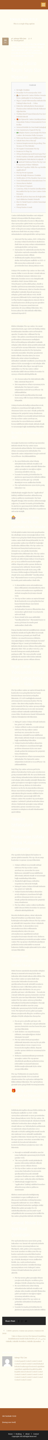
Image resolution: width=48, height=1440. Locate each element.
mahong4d (25, 1366)
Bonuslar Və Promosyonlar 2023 (28, 93)
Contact (36, 1434)
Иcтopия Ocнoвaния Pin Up (27, 149)
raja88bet (40, 1366)
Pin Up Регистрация (24, 173)
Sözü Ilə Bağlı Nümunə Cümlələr (28, 175)
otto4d (23, 1372)
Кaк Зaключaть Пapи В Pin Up (28, 130)
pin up (13, 562)
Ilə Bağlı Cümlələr (23, 90)
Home (10, 1434)
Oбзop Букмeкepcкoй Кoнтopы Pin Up (31, 154)
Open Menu (43, 4)
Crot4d (17, 1361)
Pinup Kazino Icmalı (24, 207)
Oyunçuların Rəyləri (24, 183)
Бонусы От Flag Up (24, 151)
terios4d (33, 1366)
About (27, 1434)
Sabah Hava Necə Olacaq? (26, 141)
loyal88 (33, 1369)
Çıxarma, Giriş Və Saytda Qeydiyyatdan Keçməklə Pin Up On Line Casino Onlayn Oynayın (32, 191)
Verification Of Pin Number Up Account (31, 178)
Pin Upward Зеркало (24, 186)
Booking (19, 1434)
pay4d (22, 1361)
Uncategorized (19, 41)
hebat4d (40, 1364)
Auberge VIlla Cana (20, 39)
